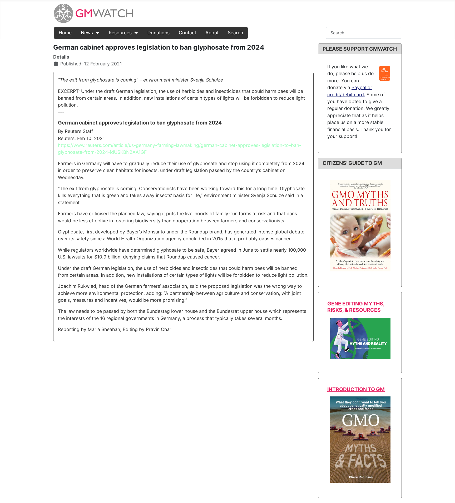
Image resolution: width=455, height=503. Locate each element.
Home (65, 32)
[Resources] (135, 32)
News (87, 32)
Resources (120, 32)
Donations (158, 32)
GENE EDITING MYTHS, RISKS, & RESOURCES (356, 306)
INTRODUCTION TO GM (356, 389)
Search (235, 32)
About (212, 32)
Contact (187, 32)
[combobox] (363, 33)
